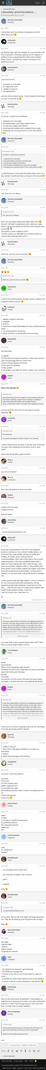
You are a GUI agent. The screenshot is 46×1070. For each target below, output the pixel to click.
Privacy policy (18, 1061)
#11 (43, 315)
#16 (43, 486)
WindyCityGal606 (8, 15)
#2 (44, 48)
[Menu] (3, 3)
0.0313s (30, 1068)
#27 (43, 866)
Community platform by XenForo (19, 1065)
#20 (43, 613)
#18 (43, 528)
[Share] (41, 28)
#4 (44, 113)
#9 (44, 268)
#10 (43, 295)
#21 (43, 659)
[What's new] (43, 3)
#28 (43, 903)
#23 (43, 743)
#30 (43, 965)
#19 (43, 546)
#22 (43, 695)
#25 (43, 812)
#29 (43, 938)
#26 (43, 844)
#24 (43, 770)
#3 (44, 76)
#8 (44, 250)
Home (31, 1061)
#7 (44, 207)
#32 (43, 1020)
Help (25, 1061)
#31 (43, 995)
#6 (44, 190)
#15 (43, 468)
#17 (43, 503)
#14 (43, 426)
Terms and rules (7, 1061)
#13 (43, 384)
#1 (44, 28)
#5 (44, 147)
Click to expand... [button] (23, 636)
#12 (43, 347)
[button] (44, 1068)
